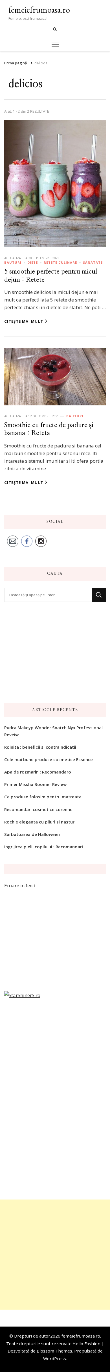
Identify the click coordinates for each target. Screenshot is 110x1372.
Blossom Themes (54, 1351)
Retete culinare (60, 262)
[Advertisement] (55, 1255)
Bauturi (12, 262)
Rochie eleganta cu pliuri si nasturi (40, 822)
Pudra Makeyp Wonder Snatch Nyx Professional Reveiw (53, 731)
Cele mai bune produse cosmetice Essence (48, 759)
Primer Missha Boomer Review (35, 784)
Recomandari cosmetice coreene (38, 809)
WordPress (54, 1358)
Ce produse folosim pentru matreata (43, 796)
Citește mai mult (23, 321)
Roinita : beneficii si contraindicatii (40, 747)
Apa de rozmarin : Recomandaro (37, 772)
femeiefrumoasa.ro (39, 9)
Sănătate (93, 262)
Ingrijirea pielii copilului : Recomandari (43, 846)
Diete (32, 262)
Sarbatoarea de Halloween (32, 834)
